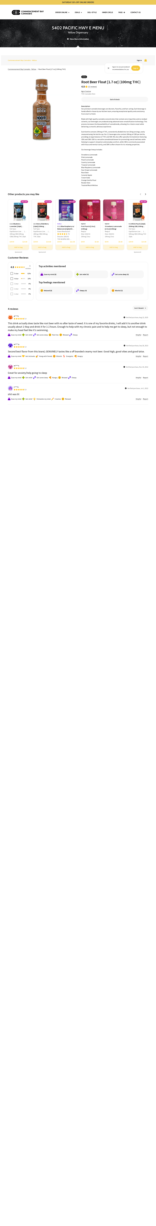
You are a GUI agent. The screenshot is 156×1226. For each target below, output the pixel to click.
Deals (77, 12)
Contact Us (136, 12)
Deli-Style (92, 12)
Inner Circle (107, 12)
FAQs (120, 12)
